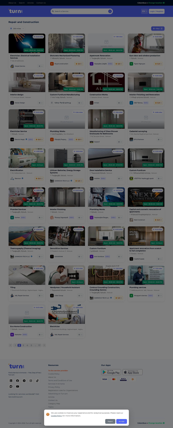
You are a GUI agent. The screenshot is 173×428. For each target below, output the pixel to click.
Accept (122, 421)
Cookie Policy (56, 416)
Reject (110, 421)
